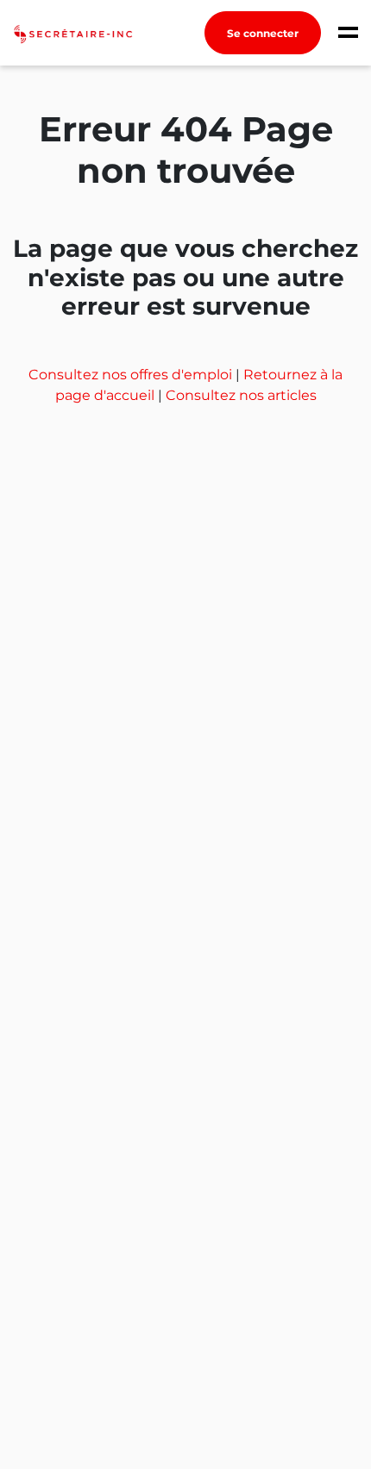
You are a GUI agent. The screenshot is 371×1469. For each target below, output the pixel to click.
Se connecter (263, 33)
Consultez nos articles (241, 395)
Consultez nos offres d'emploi (132, 374)
